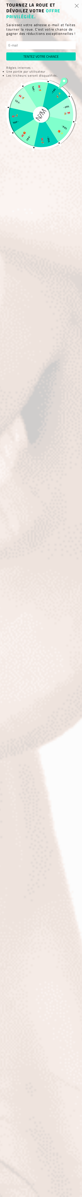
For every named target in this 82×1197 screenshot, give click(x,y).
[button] (77, 5)
